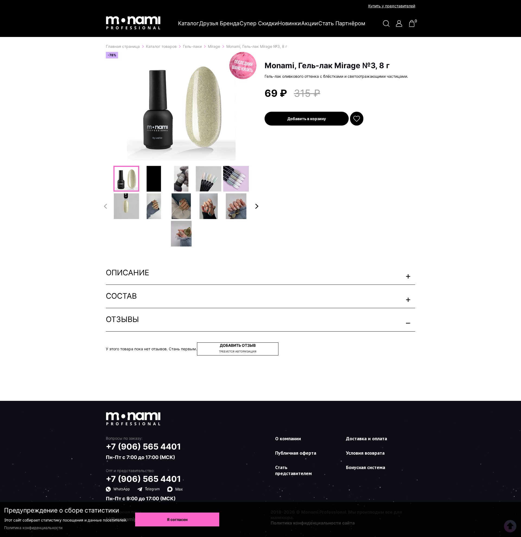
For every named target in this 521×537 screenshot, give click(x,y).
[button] (256, 206)
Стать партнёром (341, 23)
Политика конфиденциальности (33, 527)
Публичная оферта (295, 453)
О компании (288, 438)
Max (179, 489)
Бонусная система (365, 467)
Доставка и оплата (366, 438)
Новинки (289, 23)
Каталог (188, 23)
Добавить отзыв (237, 348)
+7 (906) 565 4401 (143, 446)
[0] (411, 25)
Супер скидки (259, 23)
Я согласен (177, 519)
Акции (309, 23)
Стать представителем (293, 470)
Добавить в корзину (306, 118)
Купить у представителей (391, 6)
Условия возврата (365, 453)
